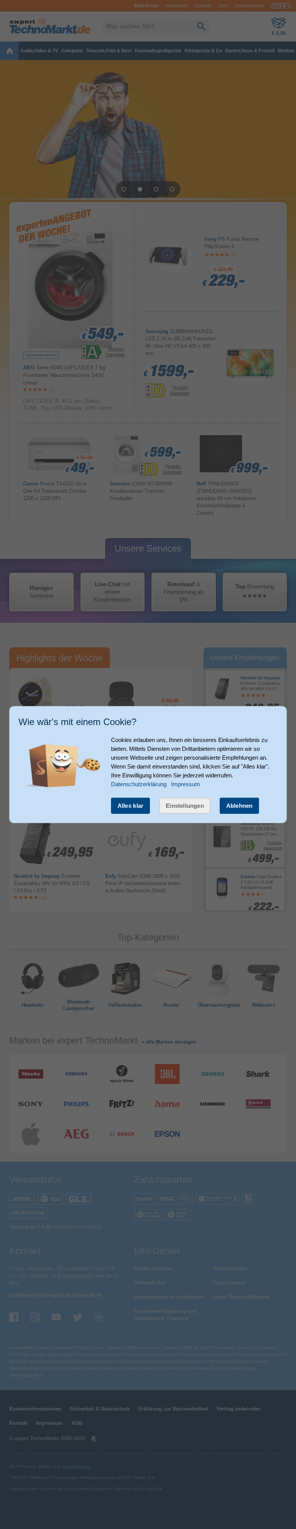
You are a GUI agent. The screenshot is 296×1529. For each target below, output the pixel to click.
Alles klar (131, 805)
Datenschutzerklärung (138, 783)
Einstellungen (185, 805)
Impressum (185, 783)
